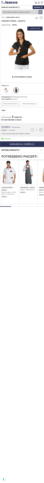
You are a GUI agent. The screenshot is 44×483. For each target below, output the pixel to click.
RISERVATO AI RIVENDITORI (9, 7)
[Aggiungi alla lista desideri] (41, 18)
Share (37, 18)
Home (3, 17)
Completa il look (35, 28)
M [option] (4, 115)
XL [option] (10, 115)
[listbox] (22, 115)
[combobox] (22, 12)
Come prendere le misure (23, 77)
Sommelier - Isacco (27, 187)
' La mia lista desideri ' (42, 3)
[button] (36, 3)
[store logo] (10, 2)
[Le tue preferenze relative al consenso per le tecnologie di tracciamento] (4, 479)
